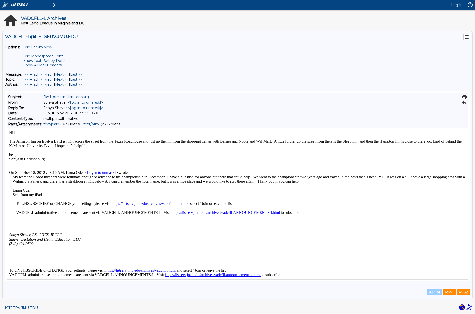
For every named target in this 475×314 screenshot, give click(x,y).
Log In (457, 5)
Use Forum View (38, 47)
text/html (91, 124)
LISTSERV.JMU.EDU (20, 308)
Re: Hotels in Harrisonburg (66, 97)
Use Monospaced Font (43, 56)
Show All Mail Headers (43, 65)
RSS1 (449, 292)
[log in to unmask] (85, 102)
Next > (61, 74)
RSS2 (463, 292)
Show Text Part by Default (46, 60)
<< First (31, 74)
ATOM (434, 292)
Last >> (76, 74)
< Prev (46, 74)
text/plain (51, 124)
